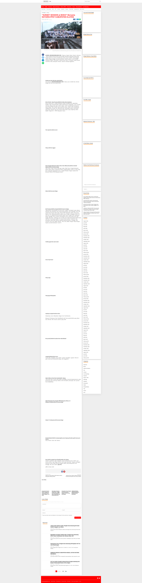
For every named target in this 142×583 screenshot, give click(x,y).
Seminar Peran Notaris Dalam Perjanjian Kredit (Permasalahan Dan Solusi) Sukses (73, 475)
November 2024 (86, 258)
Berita (84, 366)
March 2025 (85, 250)
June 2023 (85, 289)
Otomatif (85, 381)
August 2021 (85, 330)
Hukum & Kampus (86, 368)
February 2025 (86, 252)
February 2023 (86, 296)
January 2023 (85, 298)
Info (84, 370)
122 (63, 571)
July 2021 (85, 331)
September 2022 (86, 306)
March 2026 (85, 230)
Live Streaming (86, 373)
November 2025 (86, 237)
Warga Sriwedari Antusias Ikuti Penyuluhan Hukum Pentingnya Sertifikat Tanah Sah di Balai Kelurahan (91, 213)
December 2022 (86, 300)
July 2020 (85, 354)
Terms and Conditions (74, 581)
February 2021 (86, 341)
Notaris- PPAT (46, 19)
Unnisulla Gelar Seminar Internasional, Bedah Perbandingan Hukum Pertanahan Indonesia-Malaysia (91, 201)
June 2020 (85, 355)
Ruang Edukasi (86, 386)
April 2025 (85, 248)
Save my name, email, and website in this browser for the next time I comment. (57, 515)
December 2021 (86, 322)
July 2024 (85, 265)
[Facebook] (62, 471)
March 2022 (85, 317)
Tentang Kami (58, 581)
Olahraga (85, 379)
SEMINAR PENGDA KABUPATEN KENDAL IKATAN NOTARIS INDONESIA (75, 493)
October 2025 (85, 239)
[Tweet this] (76, 19)
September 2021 (86, 328)
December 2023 (86, 278)
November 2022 (86, 302)
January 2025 (85, 254)
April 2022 (85, 315)
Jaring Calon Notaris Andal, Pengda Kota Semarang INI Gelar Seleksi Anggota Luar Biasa (45, 493)
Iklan (80, 581)
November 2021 (86, 324)
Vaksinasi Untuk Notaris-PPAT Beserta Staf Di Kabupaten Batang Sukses (53, 475)
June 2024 (85, 267)
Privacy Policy (64, 581)
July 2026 (85, 222)
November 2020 (86, 346)
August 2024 (85, 263)
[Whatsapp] (80, 19)
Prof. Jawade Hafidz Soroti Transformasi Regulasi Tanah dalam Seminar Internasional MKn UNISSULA (91, 197)
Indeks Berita (53, 581)
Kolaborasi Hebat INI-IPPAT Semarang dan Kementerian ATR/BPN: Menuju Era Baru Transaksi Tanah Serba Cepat (91, 209)
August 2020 (85, 352)
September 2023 (86, 283)
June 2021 (85, 333)
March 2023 (85, 294)
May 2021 (85, 335)
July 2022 (85, 309)
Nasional (85, 375)
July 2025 (85, 245)
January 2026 (85, 233)
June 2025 (85, 246)
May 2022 (85, 313)
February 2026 (86, 232)
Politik (84, 385)
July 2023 (85, 287)
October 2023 (85, 282)
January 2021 (85, 343)
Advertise (85, 364)
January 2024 (85, 276)
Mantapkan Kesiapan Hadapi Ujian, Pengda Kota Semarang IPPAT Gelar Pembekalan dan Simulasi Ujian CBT (56, 493)
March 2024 (85, 272)
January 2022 (85, 320)
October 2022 (85, 304)
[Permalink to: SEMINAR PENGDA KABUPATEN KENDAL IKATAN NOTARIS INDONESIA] (76, 485)
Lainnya (43, 19)
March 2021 (85, 339)
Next (66, 571)
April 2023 (85, 293)
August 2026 (85, 221)
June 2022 (85, 311)
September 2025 (86, 241)
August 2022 (85, 307)
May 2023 (85, 291)
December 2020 (86, 344)
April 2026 (85, 228)
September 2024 (86, 261)
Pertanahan (85, 383)
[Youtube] (64, 471)
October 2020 (85, 348)
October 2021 (85, 326)
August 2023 (85, 285)
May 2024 (85, 269)
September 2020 (86, 350)
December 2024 (86, 256)
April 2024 (85, 270)
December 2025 (86, 235)
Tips (84, 388)
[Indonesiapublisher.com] (43, 578)
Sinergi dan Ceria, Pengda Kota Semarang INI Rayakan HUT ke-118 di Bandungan (66, 493)
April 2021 (85, 337)
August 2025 (85, 243)
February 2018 (86, 357)
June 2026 (85, 224)
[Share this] (74, 19)
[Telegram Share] (78, 19)
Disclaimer (69, 581)
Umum (84, 390)
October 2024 (85, 259)
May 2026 (85, 226)
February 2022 (86, 318)
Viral (84, 392)
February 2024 (86, 274)
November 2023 (86, 280)
